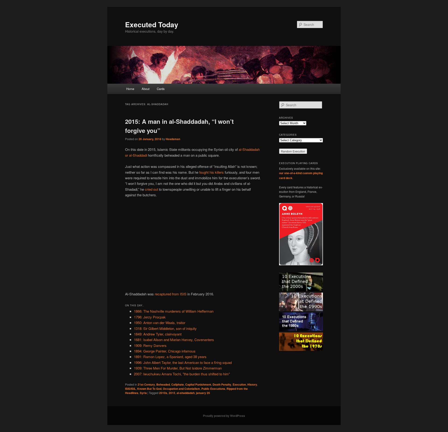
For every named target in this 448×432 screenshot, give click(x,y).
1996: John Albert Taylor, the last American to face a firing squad (183, 362)
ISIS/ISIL (130, 389)
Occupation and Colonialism (181, 389)
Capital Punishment (198, 384)
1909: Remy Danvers (150, 345)
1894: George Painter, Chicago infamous (165, 351)
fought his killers (211, 172)
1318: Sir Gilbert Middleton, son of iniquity (165, 328)
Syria (143, 393)
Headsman (173, 139)
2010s (163, 393)
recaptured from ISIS (170, 293)
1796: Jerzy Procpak (150, 316)
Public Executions (213, 389)
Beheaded (163, 384)
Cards (161, 88)
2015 (172, 393)
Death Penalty (222, 384)
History (252, 384)
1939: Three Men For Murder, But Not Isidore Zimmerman (178, 368)
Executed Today (151, 24)
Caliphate (177, 384)
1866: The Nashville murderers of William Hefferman (174, 311)
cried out (151, 189)
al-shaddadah (186, 393)
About (146, 88)
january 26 (203, 393)
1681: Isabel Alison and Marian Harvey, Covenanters (174, 339)
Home (130, 88)
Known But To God (149, 389)
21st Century (146, 384)
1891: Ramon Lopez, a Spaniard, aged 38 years (170, 356)
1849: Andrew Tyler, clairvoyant (158, 334)
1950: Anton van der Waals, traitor (159, 322)
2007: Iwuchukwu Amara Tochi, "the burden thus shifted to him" (182, 373)
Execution (239, 384)
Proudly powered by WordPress (224, 416)
